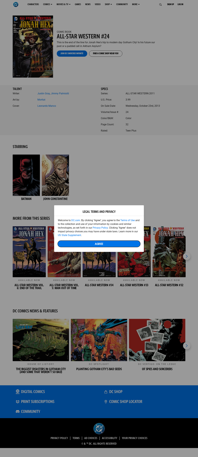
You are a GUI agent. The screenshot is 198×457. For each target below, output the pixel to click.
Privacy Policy (100, 227)
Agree (99, 243)
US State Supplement (69, 235)
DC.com (75, 220)
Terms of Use (127, 220)
